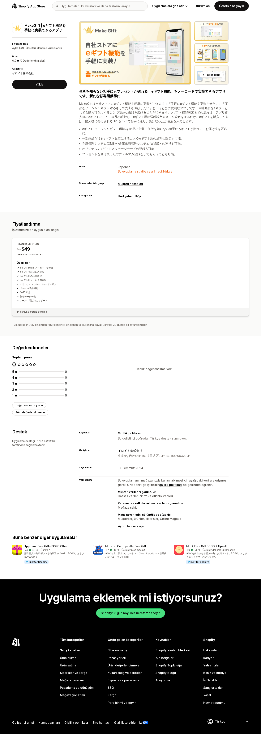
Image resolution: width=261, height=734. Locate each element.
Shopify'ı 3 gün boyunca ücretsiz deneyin (130, 613)
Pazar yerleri (117, 658)
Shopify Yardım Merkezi (173, 650)
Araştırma (163, 680)
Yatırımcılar (211, 665)
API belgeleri (165, 658)
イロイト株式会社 (23, 73)
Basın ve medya (214, 673)
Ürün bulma (68, 658)
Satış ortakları (213, 688)
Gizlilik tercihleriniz (128, 722)
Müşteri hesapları (130, 184)
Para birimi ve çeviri (122, 703)
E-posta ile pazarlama (123, 680)
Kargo (112, 695)
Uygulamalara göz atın (168, 6)
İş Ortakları (211, 680)
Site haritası (100, 722)
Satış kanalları (70, 650)
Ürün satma (68, 665)
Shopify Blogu (166, 673)
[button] (49, 554)
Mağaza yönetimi (72, 695)
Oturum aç (202, 6)
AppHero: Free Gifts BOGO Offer (45, 546)
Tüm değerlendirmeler (30, 412)
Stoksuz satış (117, 650)
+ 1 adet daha (211, 74)
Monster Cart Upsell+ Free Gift (125, 546)
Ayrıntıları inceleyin (131, 526)
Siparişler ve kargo (73, 673)
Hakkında (210, 650)
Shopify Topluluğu (169, 665)
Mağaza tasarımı (72, 680)
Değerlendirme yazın (29, 405)
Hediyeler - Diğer (130, 196)
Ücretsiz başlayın (231, 6)
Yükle (40, 84)
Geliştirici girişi (23, 722)
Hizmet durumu (214, 703)
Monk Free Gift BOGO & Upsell (206, 546)
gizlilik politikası (170, 485)
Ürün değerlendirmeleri (124, 665)
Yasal (207, 695)
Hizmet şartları (49, 722)
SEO (111, 688)
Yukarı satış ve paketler (125, 673)
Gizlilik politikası (129, 433)
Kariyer (208, 658)
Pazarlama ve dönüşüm (77, 688)
